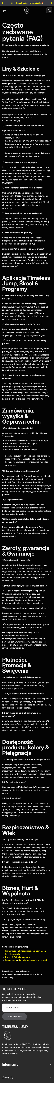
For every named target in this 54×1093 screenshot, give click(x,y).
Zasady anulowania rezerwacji (33, 960)
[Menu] (4, 10)
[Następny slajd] (51, 3)
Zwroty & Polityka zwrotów (17, 957)
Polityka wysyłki (12, 954)
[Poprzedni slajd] (2, 3)
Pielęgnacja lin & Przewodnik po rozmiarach (25, 951)
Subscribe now (15, 1016)
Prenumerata (11, 960)
